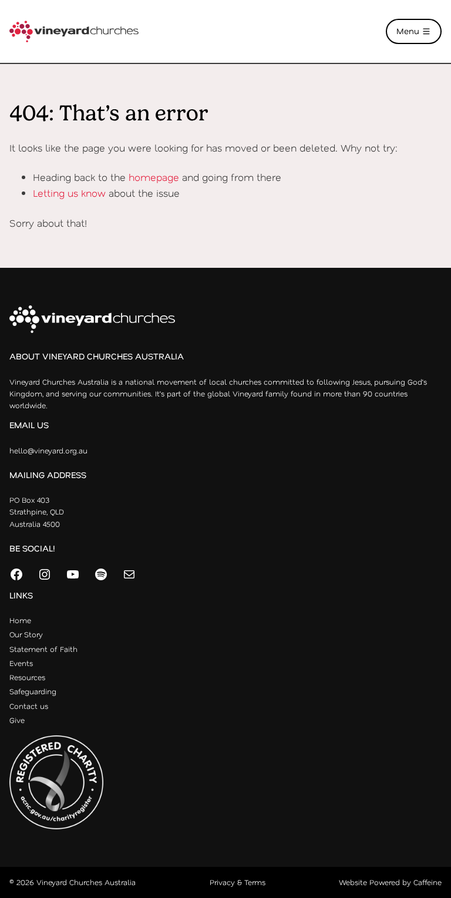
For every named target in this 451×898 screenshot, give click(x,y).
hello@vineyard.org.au (48, 450)
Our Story (26, 634)
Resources (27, 677)
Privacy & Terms (237, 882)
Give (17, 720)
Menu (409, 30)
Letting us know (69, 192)
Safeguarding (32, 691)
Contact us (28, 706)
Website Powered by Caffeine (390, 882)
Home (20, 620)
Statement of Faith (43, 649)
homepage (154, 176)
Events (21, 663)
